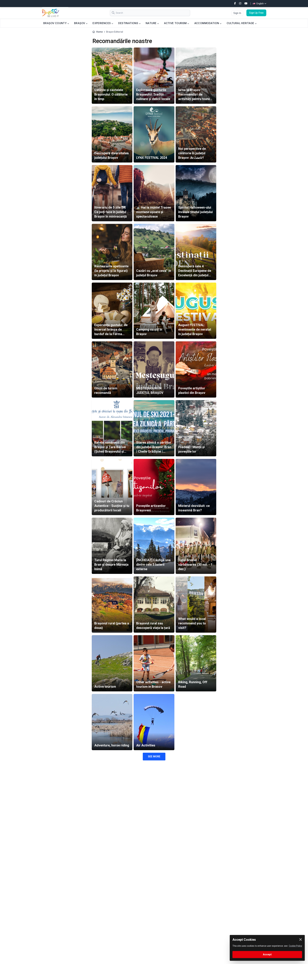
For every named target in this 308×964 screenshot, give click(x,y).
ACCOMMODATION (207, 23)
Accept (267, 954)
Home (99, 32)
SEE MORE (154, 756)
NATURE (151, 23)
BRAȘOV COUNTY (55, 23)
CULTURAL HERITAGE (241, 23)
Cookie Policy (295, 946)
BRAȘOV (80, 23)
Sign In (237, 13)
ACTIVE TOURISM (175, 23)
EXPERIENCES (102, 23)
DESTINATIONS (128, 23)
